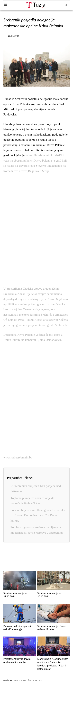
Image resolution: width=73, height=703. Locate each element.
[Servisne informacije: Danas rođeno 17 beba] (53, 613)
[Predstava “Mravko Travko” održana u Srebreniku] (19, 646)
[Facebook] (26, 37)
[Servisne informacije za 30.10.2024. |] (53, 580)
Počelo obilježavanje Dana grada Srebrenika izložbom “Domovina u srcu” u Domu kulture (38, 515)
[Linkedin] (58, 37)
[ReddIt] (53, 555)
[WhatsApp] (50, 37)
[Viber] (42, 37)
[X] (34, 37)
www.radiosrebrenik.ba (17, 457)
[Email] (61, 555)
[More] (66, 37)
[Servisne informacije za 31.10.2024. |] (19, 580)
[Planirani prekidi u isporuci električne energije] (19, 613)
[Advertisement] (36, 229)
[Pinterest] (45, 555)
